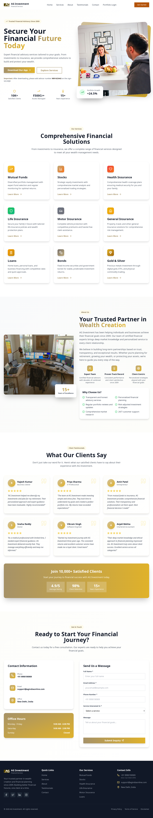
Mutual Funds (85, 775)
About (70, 4)
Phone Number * (90, 694)
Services (60, 4)
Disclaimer (145, 809)
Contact (95, 4)
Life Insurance (85, 788)
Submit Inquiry (113, 740)
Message (86, 717)
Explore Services (49, 70)
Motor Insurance (87, 792)
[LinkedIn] (19, 794)
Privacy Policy (116, 809)
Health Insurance (87, 783)
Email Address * (89, 683)
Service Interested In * (92, 706)
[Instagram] (26, 794)
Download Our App (18, 70)
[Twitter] (13, 794)
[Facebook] (6, 794)
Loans (82, 796)
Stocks (82, 779)
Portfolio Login (109, 4)
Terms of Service (131, 809)
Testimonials (82, 4)
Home (49, 4)
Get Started (141, 5)
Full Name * (88, 671)
